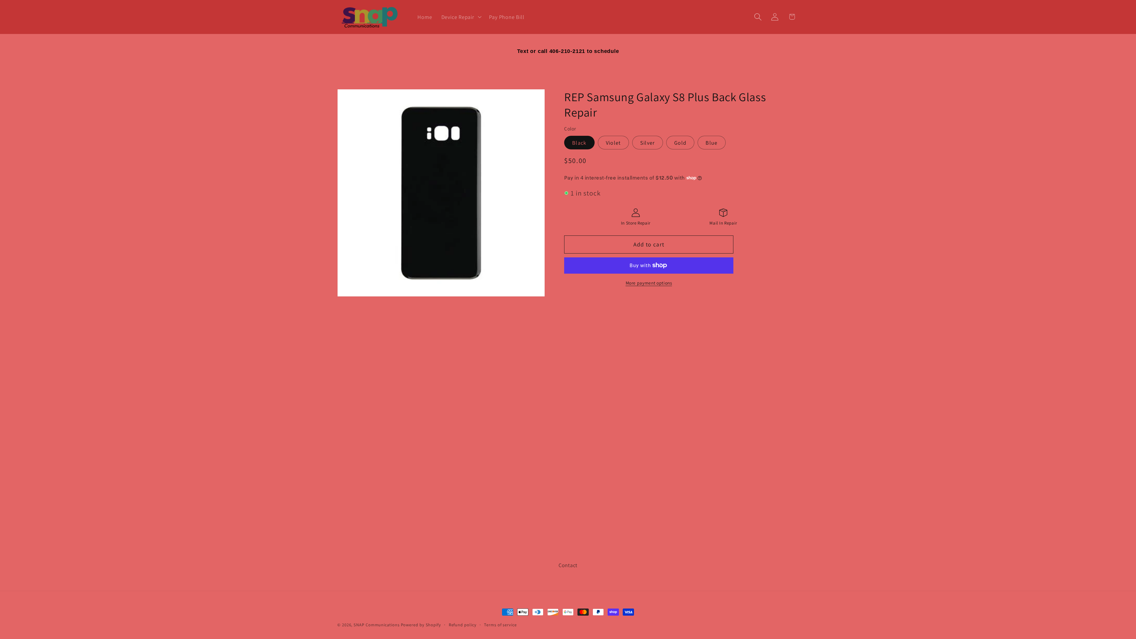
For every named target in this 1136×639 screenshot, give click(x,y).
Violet (613, 142)
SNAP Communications (376, 624)
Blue (711, 142)
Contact (568, 565)
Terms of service (500, 624)
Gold (680, 142)
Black (579, 142)
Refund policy (463, 624)
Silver (647, 142)
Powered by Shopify (421, 624)
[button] (461, 17)
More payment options (649, 283)
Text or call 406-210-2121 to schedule (568, 51)
